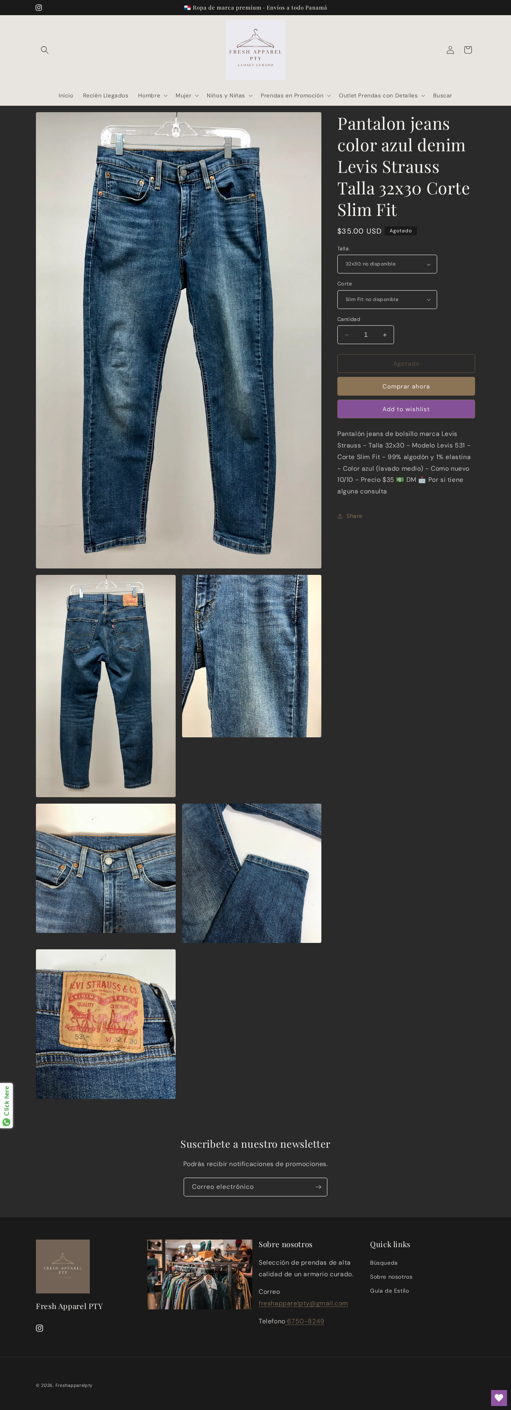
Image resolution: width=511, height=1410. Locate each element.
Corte (344, 283)
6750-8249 (305, 1321)
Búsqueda (384, 1263)
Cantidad (348, 319)
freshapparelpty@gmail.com (303, 1303)
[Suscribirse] (318, 1187)
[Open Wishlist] (499, 1398)
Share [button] (354, 515)
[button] (44, 50)
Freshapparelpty (74, 1385)
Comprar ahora (406, 386)
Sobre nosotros (391, 1277)
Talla (343, 248)
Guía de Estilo (389, 1291)
